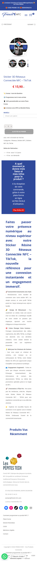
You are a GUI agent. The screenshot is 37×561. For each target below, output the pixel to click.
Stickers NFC (21, 140)
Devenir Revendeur (9, 523)
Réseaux (14, 140)
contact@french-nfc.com (13, 498)
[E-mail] (31, 508)
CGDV (5, 526)
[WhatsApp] (26, 508)
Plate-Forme (7, 519)
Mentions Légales (8, 530)
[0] (30, 15)
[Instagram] (11, 508)
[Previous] (12, 47)
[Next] (25, 47)
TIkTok (11, 143)
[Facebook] (6, 508)
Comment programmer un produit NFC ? (16, 515)
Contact (5, 534)
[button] (4, 556)
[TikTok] (16, 508)
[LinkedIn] (21, 508)
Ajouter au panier (19, 131)
